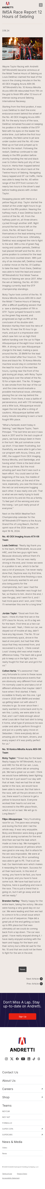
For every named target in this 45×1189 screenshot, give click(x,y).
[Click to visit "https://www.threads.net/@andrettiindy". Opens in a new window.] (39, 1058)
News (22, 969)
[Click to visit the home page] (7, 5)
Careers (7, 1089)
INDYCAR (6, 1111)
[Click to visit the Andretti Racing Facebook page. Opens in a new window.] (17, 1058)
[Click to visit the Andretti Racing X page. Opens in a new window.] (11, 1058)
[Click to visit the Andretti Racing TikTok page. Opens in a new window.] (34, 1058)
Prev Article (33, 983)
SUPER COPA (7, 1129)
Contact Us (10, 1072)
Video (4, 1148)
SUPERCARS (7, 1135)
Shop (6, 1097)
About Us (9, 1080)
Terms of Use (7, 1174)
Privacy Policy (22, 1174)
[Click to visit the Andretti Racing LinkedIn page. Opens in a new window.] (29, 1058)
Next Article (32, 978)
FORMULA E (7, 1123)
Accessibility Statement (11, 1178)
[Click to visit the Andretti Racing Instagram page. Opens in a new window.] (6, 1058)
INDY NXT (6, 1117)
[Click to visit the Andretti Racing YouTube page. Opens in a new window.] (23, 1058)
